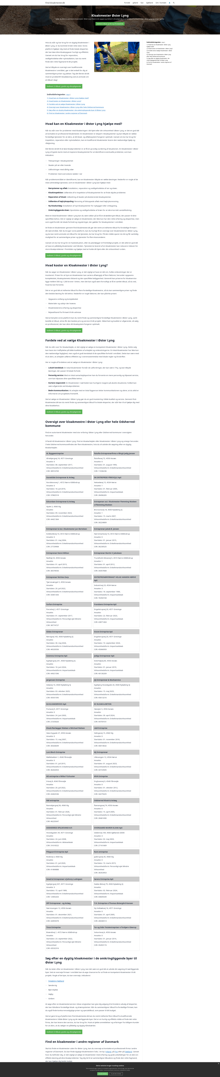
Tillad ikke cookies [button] (116, 1073)
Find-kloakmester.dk (55, 2)
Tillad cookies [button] (103, 1073)
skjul (68, 95)
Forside (127, 3)
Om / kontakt (161, 3)
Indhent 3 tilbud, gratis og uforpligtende (110, 24)
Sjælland (149, 3)
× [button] (218, 1063)
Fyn (142, 3)
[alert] (110, 1069)
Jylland (135, 3)
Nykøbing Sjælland (56, 981)
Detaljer (128, 1070)
